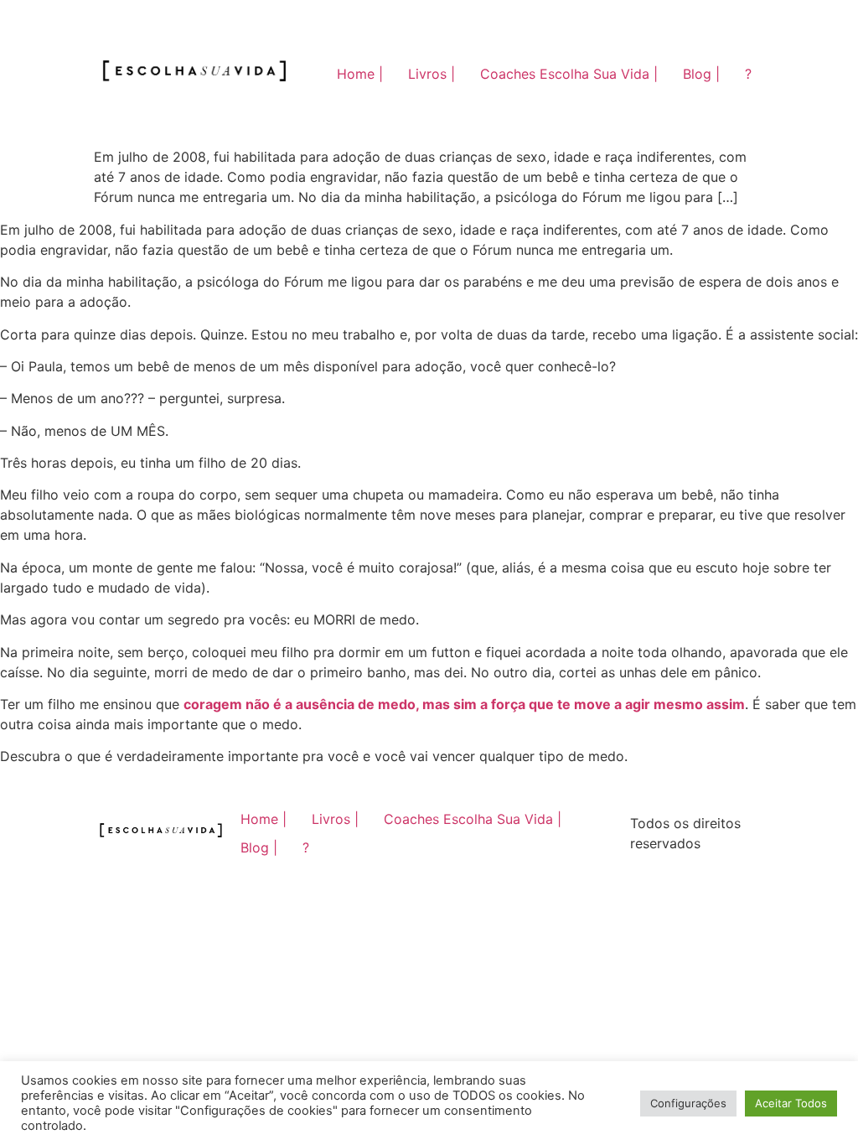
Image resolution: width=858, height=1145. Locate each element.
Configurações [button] (688, 1103)
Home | (360, 73)
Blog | (701, 73)
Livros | (431, 73)
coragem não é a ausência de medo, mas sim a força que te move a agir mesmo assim (464, 704)
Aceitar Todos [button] (791, 1103)
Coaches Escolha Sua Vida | (569, 73)
